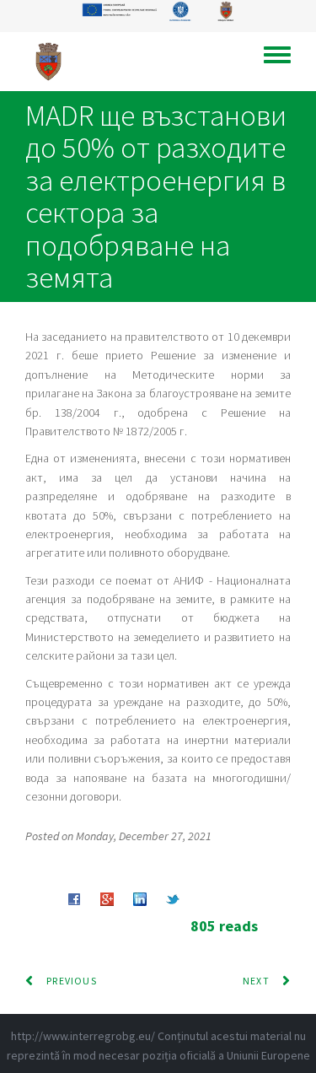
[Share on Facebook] (74, 899)
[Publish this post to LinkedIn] (140, 899)
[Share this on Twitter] (173, 899)
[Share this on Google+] (107, 899)
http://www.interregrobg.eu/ (83, 1035)
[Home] (54, 61)
